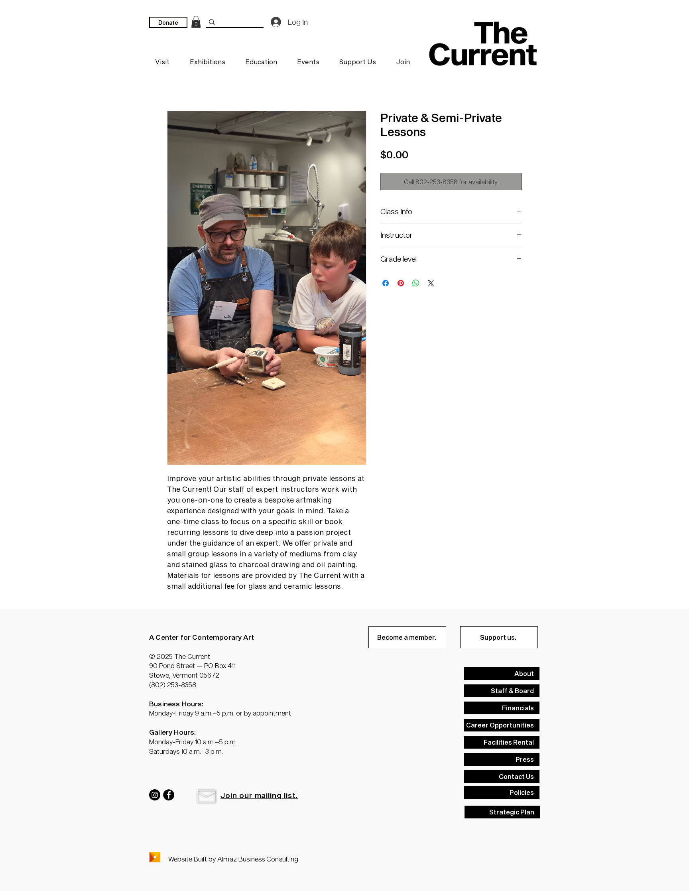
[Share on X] (431, 283)
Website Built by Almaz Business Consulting (233, 859)
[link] (196, 22)
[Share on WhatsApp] (416, 283)
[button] (206, 796)
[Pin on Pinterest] (401, 283)
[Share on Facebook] (385, 283)
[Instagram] (154, 794)
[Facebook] (168, 794)
